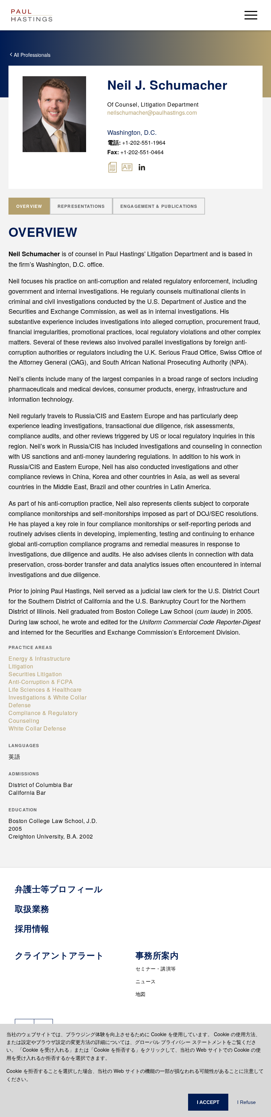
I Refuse (246, 1102)
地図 (141, 993)
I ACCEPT (208, 1102)
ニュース (146, 981)
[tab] (29, 206)
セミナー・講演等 (156, 968)
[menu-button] (251, 15)
